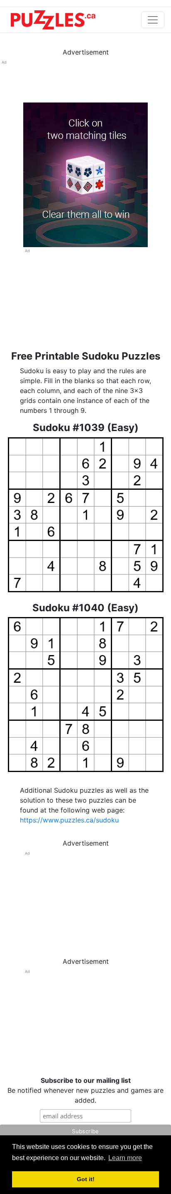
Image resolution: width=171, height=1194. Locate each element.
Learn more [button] (125, 1157)
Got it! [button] (86, 1179)
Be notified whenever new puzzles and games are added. (85, 1090)
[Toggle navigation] (152, 20)
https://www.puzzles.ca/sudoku (69, 820)
